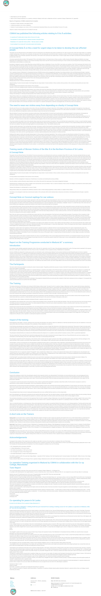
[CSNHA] (6, 3)
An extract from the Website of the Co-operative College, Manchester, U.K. (25, 503)
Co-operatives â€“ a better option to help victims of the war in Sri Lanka (24, 37)
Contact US (12, 586)
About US (12, 585)
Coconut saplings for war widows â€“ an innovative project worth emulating (25, 44)
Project (11, 584)
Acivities (12, 582)
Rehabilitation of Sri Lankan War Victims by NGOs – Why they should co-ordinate (26, 41)
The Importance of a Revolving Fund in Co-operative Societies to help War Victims (27, 39)
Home (11, 581)
